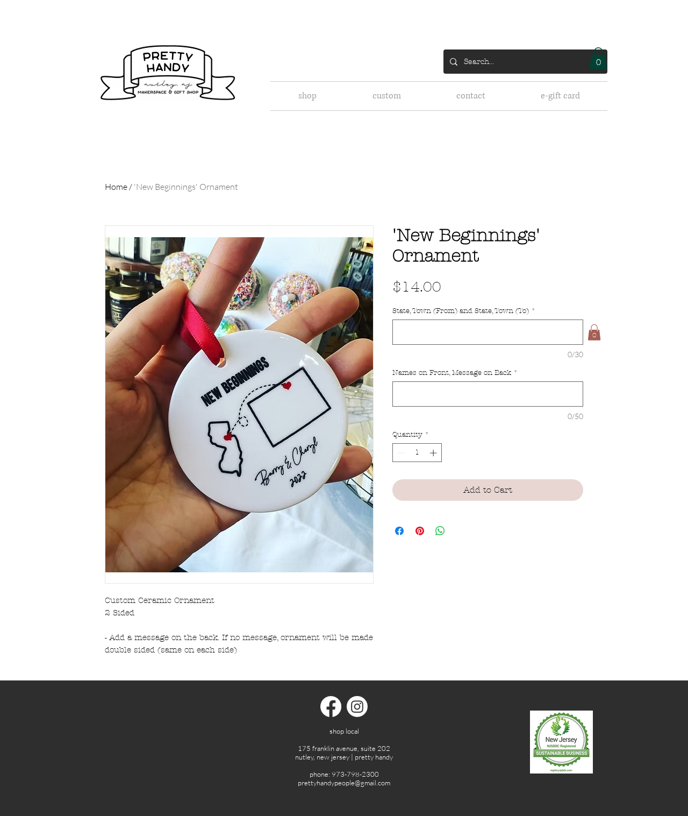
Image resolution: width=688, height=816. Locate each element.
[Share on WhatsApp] (440, 530)
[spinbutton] (417, 453)
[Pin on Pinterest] (419, 530)
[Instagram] (357, 706)
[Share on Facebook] (399, 530)
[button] (598, 58)
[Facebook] (330, 706)
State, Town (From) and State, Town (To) (463, 311)
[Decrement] (400, 453)
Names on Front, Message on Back (455, 372)
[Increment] (434, 453)
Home (116, 186)
